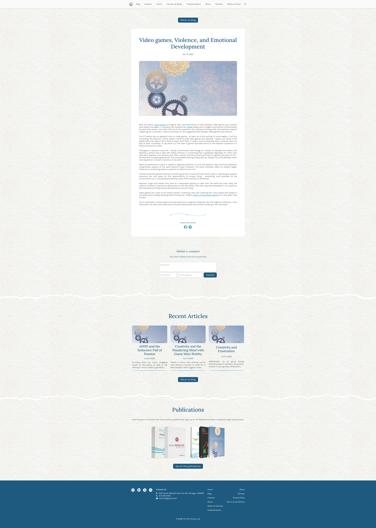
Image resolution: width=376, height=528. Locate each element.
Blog (138, 4)
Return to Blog (188, 20)
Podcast (148, 4)
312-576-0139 (164, 496)
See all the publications (188, 466)
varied (190, 127)
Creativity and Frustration (226, 349)
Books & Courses (215, 506)
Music (159, 4)
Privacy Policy (239, 498)
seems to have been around (206, 195)
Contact (218, 4)
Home (210, 489)
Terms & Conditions (236, 502)
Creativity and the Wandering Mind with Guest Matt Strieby (188, 350)
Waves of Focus (234, 4)
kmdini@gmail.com (168, 498)
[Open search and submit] (245, 4)
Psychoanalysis (194, 4)
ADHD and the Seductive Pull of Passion (149, 350)
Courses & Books (174, 4)
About (208, 4)
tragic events (160, 125)
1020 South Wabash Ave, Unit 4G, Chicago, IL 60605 (181, 493)
